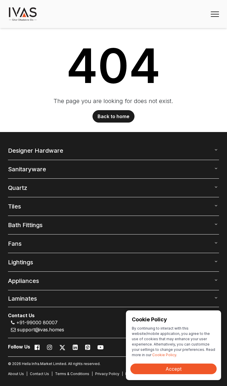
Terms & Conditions (72, 374)
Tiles (14, 206)
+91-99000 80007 (36, 322)
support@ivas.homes (40, 330)
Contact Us (39, 374)
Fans (15, 243)
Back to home (113, 116)
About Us (16, 374)
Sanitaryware (27, 169)
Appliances (23, 280)
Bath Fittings (25, 225)
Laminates (22, 298)
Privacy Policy (107, 374)
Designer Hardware (35, 150)
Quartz (17, 187)
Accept (173, 369)
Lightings (20, 262)
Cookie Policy (164, 355)
